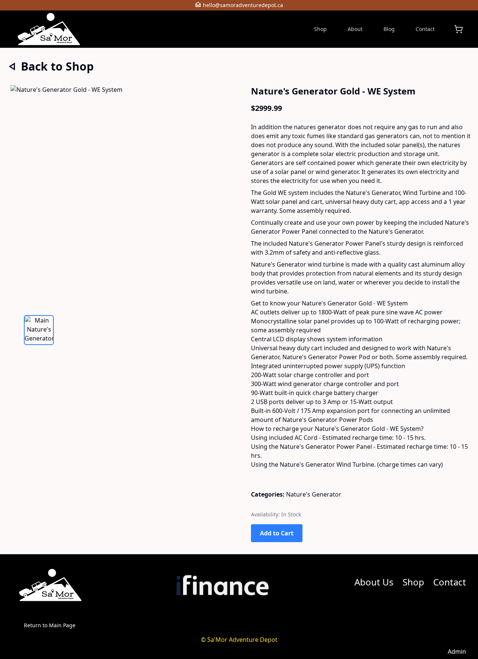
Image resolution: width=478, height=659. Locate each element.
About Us (374, 582)
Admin (457, 651)
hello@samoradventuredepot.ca (243, 5)
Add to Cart (277, 533)
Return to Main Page (49, 625)
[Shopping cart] (458, 29)
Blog (389, 28)
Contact (425, 28)
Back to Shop (57, 67)
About (355, 28)
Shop (320, 28)
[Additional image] (39, 330)
